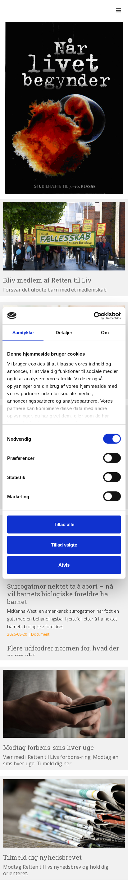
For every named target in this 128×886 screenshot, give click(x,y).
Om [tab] (105, 332)
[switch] (112, 458)
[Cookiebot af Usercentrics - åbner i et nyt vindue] (93, 316)
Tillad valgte (64, 544)
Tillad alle (64, 524)
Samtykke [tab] (23, 332)
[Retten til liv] (22, 10)
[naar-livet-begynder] (64, 107)
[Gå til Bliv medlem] (64, 236)
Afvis (64, 565)
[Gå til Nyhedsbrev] (64, 813)
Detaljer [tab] (64, 332)
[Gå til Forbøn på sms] (64, 704)
